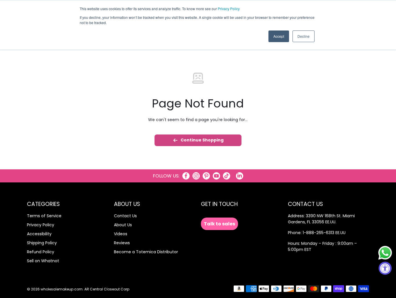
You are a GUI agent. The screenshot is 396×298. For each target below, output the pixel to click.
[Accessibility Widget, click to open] (385, 268)
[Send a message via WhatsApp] (385, 253)
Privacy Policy (229, 8)
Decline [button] (303, 36)
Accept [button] (278, 36)
